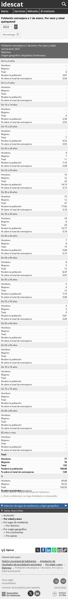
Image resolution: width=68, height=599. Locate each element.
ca (56, 581)
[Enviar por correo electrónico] (59, 550)
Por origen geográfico (15, 529)
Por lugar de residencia (15, 522)
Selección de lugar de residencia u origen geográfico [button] (31, 505)
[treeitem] (34, 525)
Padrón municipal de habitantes (19, 561)
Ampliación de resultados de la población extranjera (28, 562)
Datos (4, 11)
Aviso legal (7, 580)
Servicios (19, 11)
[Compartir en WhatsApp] (54, 550)
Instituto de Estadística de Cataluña (21, 587)
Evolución (9, 515)
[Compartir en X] (37, 550)
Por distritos (12, 525)
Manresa (6, 567)
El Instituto (48, 11)
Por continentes (14, 532)
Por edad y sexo (54, 564)
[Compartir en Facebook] (43, 550)
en (63, 581)
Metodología (9, 34)
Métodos (33, 11)
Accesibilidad (9, 583)
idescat (12, 4)
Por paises (11, 535)
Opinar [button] (10, 550)
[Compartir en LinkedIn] (48, 550)
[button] (65, 550)
